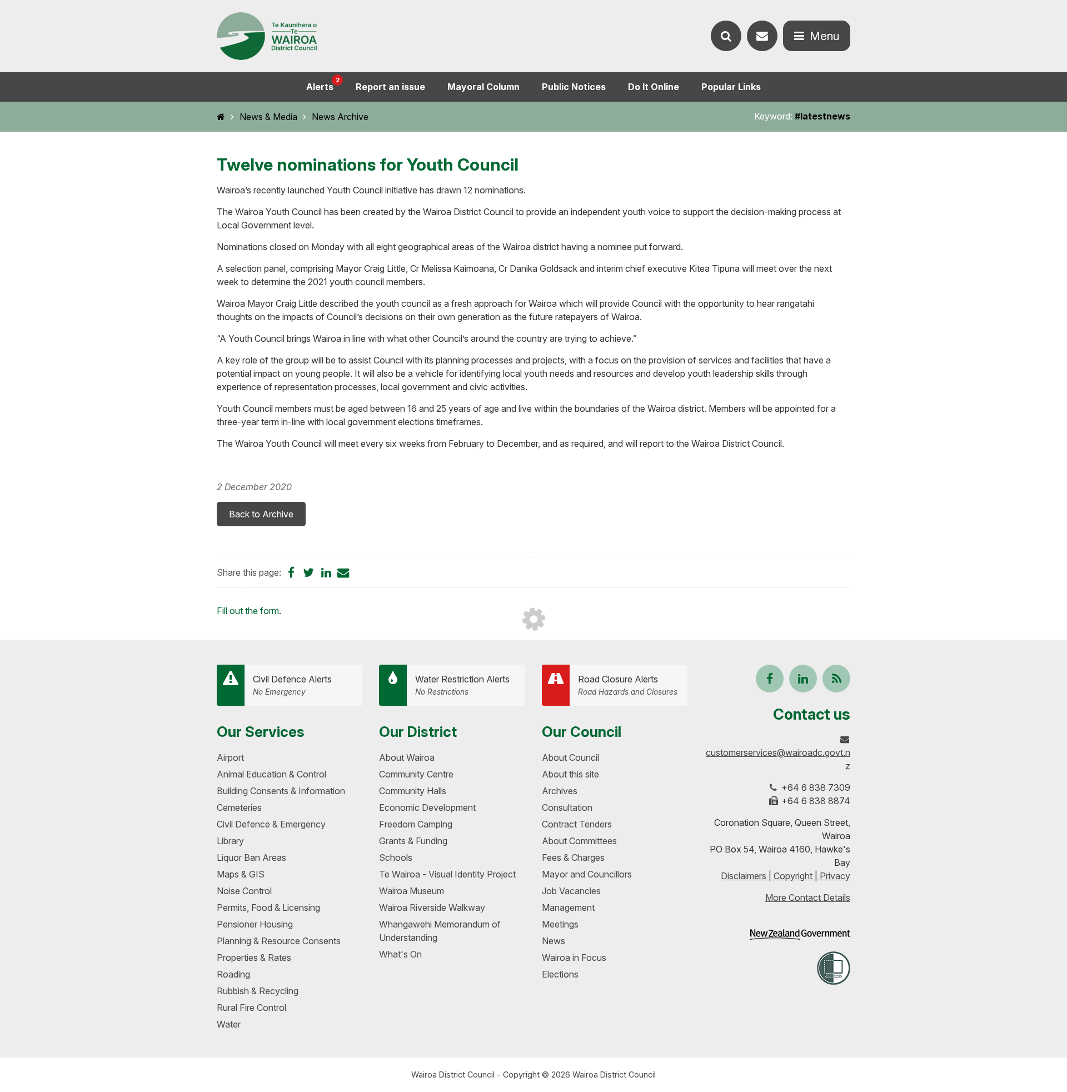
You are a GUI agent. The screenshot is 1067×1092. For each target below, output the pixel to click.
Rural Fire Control (251, 1007)
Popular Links (731, 86)
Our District (418, 731)
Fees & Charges (573, 857)
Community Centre (416, 774)
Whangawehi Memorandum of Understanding (440, 931)
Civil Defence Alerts (292, 685)
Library (230, 840)
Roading (233, 974)
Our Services (261, 731)
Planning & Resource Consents (279, 940)
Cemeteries (239, 807)
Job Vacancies (571, 890)
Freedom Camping (415, 824)
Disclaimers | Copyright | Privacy (785, 875)
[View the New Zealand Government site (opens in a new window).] (800, 934)
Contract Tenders (577, 824)
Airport (230, 757)
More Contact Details (807, 897)
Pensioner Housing (255, 924)
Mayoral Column (483, 86)
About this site (570, 774)
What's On (400, 954)
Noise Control (244, 890)
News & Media (268, 116)
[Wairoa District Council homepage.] (267, 36)
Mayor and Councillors (587, 874)
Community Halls (412, 790)
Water (229, 1024)
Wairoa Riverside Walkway (432, 907)
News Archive (340, 116)
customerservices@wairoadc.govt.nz (778, 759)
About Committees (579, 840)
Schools (395, 857)
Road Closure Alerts (627, 685)
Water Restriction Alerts (462, 685)
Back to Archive (261, 514)
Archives (559, 790)
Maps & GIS (241, 874)
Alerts (323, 84)
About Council (570, 757)
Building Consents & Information (281, 790)
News (553, 940)
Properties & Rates (254, 957)
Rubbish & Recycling (257, 990)
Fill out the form (248, 610)
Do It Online (653, 86)
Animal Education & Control (271, 774)
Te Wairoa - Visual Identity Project (447, 874)
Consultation (567, 807)
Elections (560, 974)
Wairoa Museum (411, 890)
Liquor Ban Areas (251, 857)
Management (568, 907)
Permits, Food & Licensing (268, 907)
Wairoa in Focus (574, 957)
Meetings (560, 924)
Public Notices (574, 86)
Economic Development (427, 807)
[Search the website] (726, 36)
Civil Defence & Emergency (271, 824)
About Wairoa (407, 757)
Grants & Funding (413, 840)
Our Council (581, 731)
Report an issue (390, 86)
